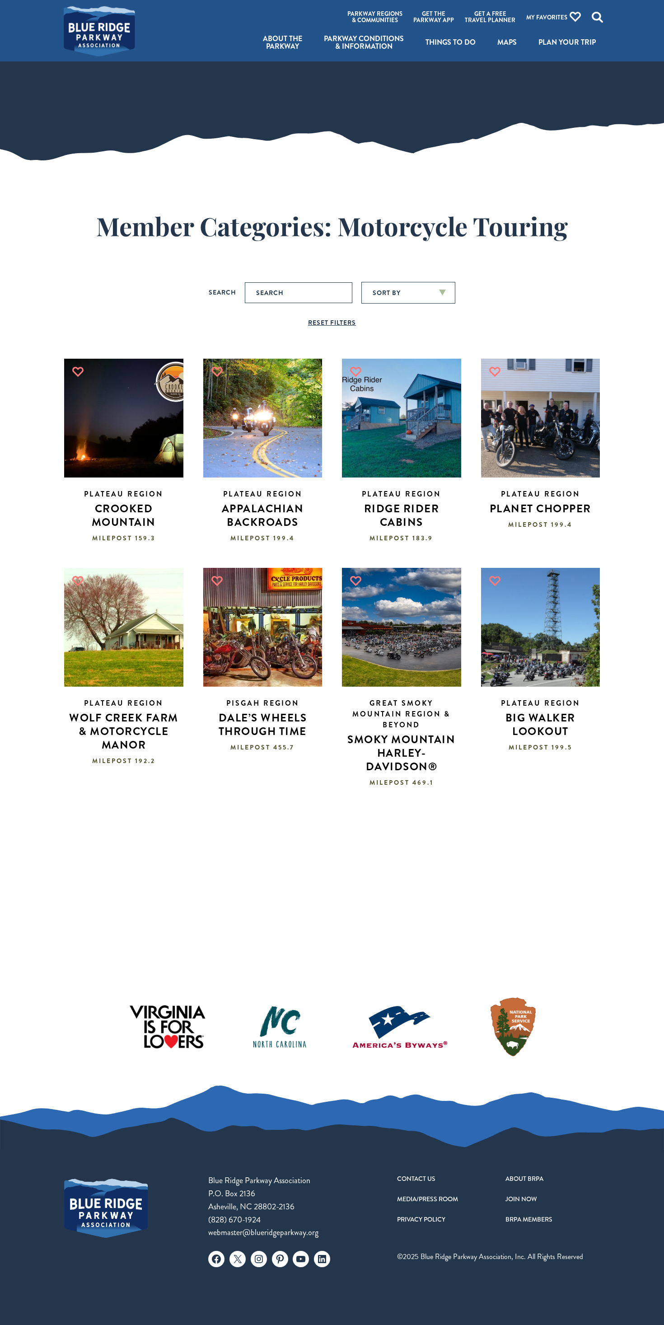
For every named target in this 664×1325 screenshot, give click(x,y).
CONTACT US (416, 1178)
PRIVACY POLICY (421, 1219)
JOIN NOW (521, 1198)
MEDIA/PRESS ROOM (427, 1198)
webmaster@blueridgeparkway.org (263, 1232)
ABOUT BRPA (524, 1178)
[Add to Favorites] (78, 372)
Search (222, 292)
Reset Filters (332, 322)
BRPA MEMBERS (528, 1219)
